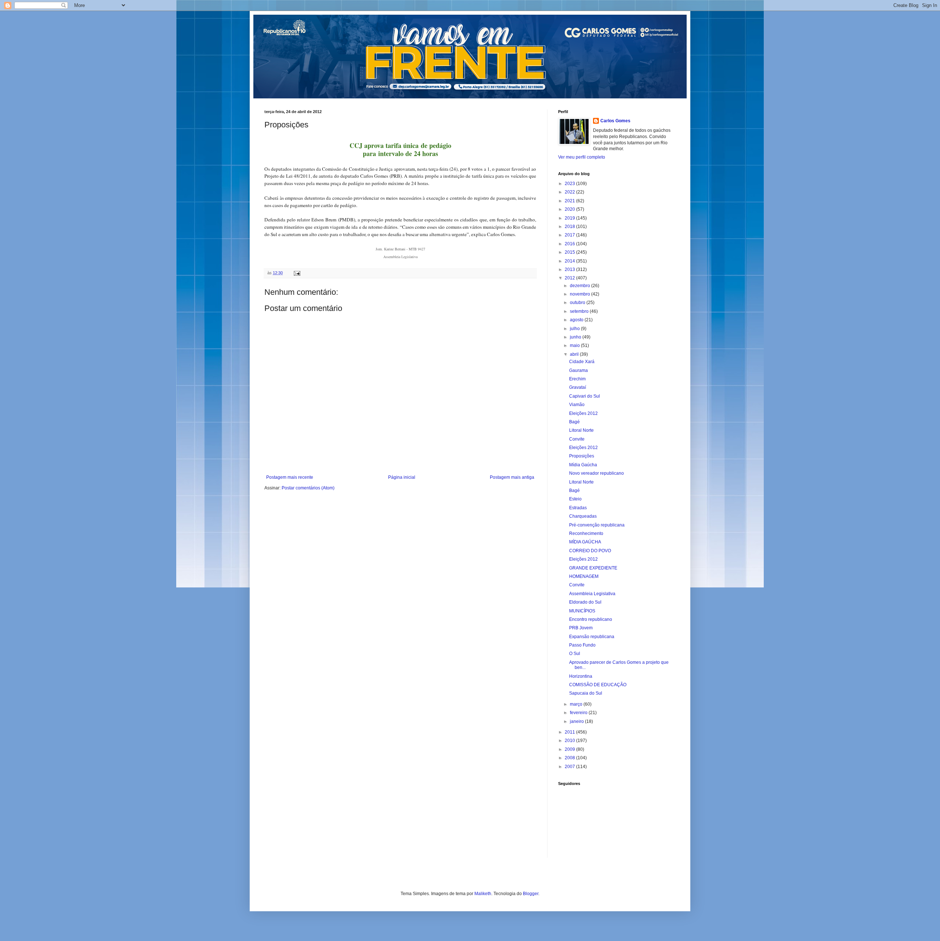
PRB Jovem (581, 627)
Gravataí (577, 387)
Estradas (578, 507)
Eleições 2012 (583, 413)
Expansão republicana (591, 636)
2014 (570, 261)
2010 (570, 740)
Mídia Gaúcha (583, 464)
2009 (570, 749)
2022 (570, 192)
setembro (580, 311)
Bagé (574, 421)
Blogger (530, 893)
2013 (570, 269)
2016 (570, 243)
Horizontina (580, 676)
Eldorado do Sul (585, 602)
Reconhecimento (586, 533)
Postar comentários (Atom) (308, 488)
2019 (570, 218)
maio (575, 345)
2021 (570, 200)
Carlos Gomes (615, 120)
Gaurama (578, 370)
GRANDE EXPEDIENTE (593, 568)
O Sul (574, 653)
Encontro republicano (590, 619)
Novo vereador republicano (596, 473)
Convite (577, 439)
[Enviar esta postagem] (296, 273)
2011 (570, 732)
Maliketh (482, 893)
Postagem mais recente (289, 477)
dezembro (580, 285)
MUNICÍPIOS (582, 611)
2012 (570, 278)
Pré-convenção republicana (597, 525)
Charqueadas (583, 516)
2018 (570, 226)
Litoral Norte (581, 430)
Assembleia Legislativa (592, 593)
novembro (580, 294)
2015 (570, 252)
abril (575, 354)
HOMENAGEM (584, 576)
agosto (577, 319)
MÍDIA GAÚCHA (585, 541)
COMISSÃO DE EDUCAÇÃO (597, 684)
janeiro (577, 721)
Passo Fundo (582, 645)
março (576, 704)
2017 (570, 235)
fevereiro (579, 712)
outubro (578, 302)
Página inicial (401, 477)
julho (575, 328)
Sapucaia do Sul (585, 693)
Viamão (577, 404)
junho (576, 337)
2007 (570, 766)
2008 (570, 757)
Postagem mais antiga (512, 477)
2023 (570, 183)
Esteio (575, 499)
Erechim (577, 378)
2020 (570, 209)
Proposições (581, 456)
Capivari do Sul (584, 396)
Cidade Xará (581, 361)
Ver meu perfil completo (581, 157)
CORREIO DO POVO (590, 550)
